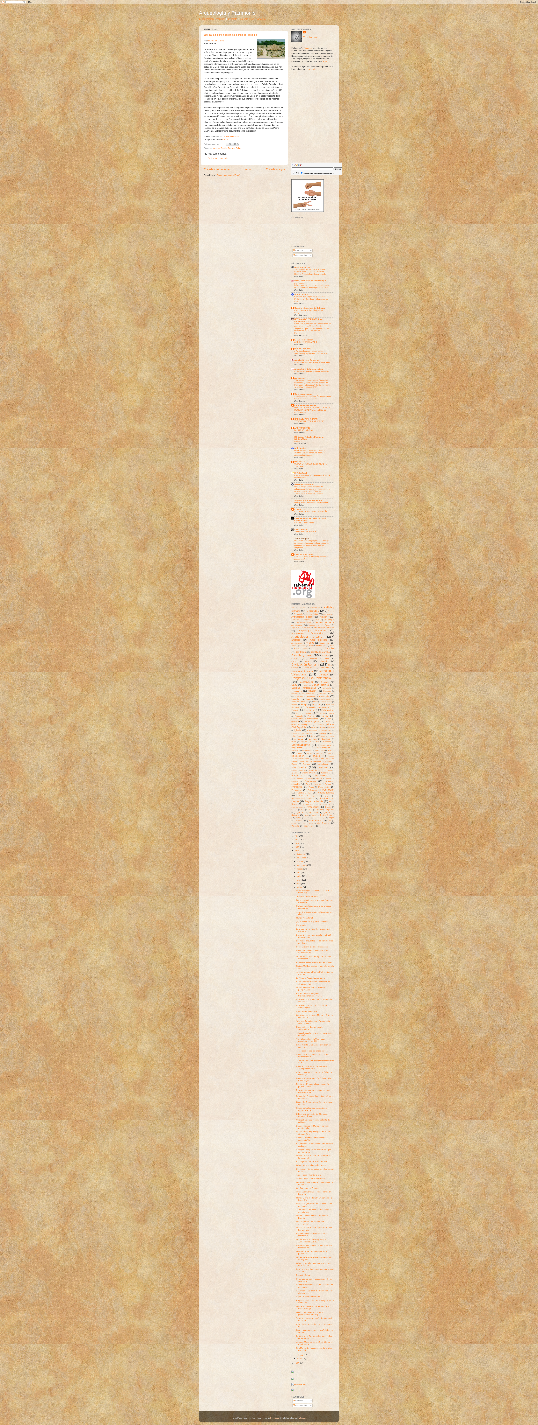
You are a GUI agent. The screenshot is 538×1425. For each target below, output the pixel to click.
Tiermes (307, 818)
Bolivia (332, 645)
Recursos (308, 48)
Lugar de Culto (305, 742)
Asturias (310, 642)
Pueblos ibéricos (325, 792)
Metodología (320, 750)
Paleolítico (296, 775)
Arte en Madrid (301, 294)
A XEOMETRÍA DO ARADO (305, 342)
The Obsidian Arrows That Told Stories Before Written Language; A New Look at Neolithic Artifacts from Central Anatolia (310, 271)
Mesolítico (295, 750)
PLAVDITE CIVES (302, 509)
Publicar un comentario (217, 158)
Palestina (309, 778)
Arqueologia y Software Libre (308, 500)
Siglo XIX (319, 810)
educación (322, 693)
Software (295, 815)
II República (312, 730)
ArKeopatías (300, 448)
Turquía (331, 818)
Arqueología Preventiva (312, 630)
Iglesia (297, 730)
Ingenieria (322, 733)
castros (216, 148)
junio (299, 876)
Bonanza (298, 441)
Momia (309, 753)
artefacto (232, 19)
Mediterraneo (325, 745)
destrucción (296, 691)
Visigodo (295, 826)
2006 (297, 1363)
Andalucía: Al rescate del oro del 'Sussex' (314, 962)
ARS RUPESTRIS (302, 428)
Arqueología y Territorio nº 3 (308, 1175)
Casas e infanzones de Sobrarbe (309, 308)
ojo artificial (295, 773)
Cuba (305, 685)
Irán (330, 733)
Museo (316, 756)
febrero (300, 1355)
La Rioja (312, 739)
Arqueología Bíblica (304, 622)
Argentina (307, 620)
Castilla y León (301, 655)
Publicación (328, 789)
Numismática (314, 770)
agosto (300, 869)
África (293, 607)
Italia (313, 736)
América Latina (315, 607)
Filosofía (322, 713)
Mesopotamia (307, 750)
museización (297, 756)
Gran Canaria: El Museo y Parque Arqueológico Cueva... (311, 1240)
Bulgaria (305, 648)
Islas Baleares (298, 736)
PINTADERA (300, 462)
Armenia (317, 620)
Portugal (328, 784)
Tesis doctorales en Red (307, 896)
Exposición (309, 710)
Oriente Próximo (309, 773)
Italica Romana (301, 529)
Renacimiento (325, 804)
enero (299, 1359)
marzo (300, 887)
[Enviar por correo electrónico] (227, 144)
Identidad (331, 727)
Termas (299, 818)
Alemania (302, 608)
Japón (323, 736)
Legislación (326, 739)
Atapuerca (324, 643)
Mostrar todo (330, 565)
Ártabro (225, 139)
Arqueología (328, 620)
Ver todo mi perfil (310, 37)
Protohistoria (312, 790)
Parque (328, 778)
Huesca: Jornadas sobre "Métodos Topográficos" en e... (311, 1067)
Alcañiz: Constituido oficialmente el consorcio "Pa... (311, 1139)
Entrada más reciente (217, 169)
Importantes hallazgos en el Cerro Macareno (312, 362)
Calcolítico (315, 648)
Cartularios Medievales (305, 405)
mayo (299, 880)
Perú (307, 784)
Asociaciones (296, 643)
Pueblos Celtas (234, 148)
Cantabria (301, 652)
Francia (311, 716)
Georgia (328, 719)
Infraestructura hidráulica (302, 733)
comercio (325, 668)
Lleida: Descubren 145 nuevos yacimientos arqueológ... (309, 1313)
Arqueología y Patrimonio (227, 13)
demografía (327, 688)
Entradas (299, 250)
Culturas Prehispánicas (303, 688)
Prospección (323, 787)
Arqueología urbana (306, 636)
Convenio (325, 682)
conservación (307, 682)
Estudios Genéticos (300, 702)
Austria (293, 645)
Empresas (311, 696)
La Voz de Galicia (216, 41)
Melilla (309, 748)
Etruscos (294, 705)
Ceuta (326, 659)
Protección (296, 790)
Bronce (296, 649)
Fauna (298, 713)
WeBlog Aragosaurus (304, 484)
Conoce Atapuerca (303, 394)
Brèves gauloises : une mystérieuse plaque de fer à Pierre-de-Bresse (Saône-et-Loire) (311, 286)
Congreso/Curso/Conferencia (311, 678)
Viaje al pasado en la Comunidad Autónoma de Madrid (310, 1040)
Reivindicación (308, 804)
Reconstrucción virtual (301, 799)
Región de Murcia (314, 801)
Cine (307, 661)
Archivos (295, 620)
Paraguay (319, 778)
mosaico (319, 753)
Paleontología (321, 776)
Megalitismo (296, 748)
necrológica (323, 764)
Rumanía (294, 810)
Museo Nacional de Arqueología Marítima (316, 761)
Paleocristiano (326, 773)
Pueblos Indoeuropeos (308, 796)
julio (299, 872)
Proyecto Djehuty (303, 1275)
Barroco (302, 646)
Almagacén (299, 378)
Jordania (331, 736)
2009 (297, 843)
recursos (220, 19)
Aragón (323, 617)
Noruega (294, 770)
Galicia (224, 148)
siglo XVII (300, 812)
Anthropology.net (302, 267)
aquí (325, 61)
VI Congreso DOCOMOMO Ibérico (311, 1162)
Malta (317, 742)
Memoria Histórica (322, 748)
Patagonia (294, 781)
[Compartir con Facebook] (235, 144)
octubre (300, 861)
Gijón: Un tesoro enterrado (308, 1297)
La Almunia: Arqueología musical (310, 978)
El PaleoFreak (300, 473)
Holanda (314, 727)
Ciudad (323, 661)
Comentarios (301, 255)
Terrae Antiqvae (301, 538)
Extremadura (327, 710)
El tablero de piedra (303, 340)
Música (294, 764)
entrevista (324, 696)
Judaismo (298, 739)
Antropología (327, 614)
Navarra (306, 764)
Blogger (302, 1418)
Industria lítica (326, 730)
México (331, 750)
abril (299, 884)
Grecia (327, 722)
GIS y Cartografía (311, 722)
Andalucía (312, 610)
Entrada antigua (275, 169)
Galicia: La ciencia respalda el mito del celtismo (230, 34)
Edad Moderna (307, 693)
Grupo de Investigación (301, 724)
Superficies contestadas (304, 523)
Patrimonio (310, 781)
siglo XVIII (313, 812)
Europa (304, 705)
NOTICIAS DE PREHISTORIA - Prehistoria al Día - (308, 320)
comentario (311, 69)
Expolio (295, 710)
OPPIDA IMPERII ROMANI (306, 419)
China (293, 661)
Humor (322, 728)
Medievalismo (300, 745)
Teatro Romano (327, 815)
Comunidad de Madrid (302, 671)
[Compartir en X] (232, 144)
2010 (297, 840)
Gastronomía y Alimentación (304, 719)
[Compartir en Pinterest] (237, 144)
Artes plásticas (318, 640)
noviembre (302, 858)
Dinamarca (327, 691)
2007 (297, 851)
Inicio (248, 169)
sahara (310, 810)
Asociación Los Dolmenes (306, 360)
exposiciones (246, 19)
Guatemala (320, 724)
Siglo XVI (330, 810)
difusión (312, 690)
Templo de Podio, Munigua (305, 532)
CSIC (294, 685)
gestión (295, 721)
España (309, 699)
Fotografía (299, 716)
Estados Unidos (325, 699)
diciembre (301, 854)
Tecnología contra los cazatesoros (311, 1051)
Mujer (329, 753)
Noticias (303, 770)
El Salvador (299, 696)
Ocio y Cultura (327, 770)
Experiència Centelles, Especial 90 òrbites (311, 371)
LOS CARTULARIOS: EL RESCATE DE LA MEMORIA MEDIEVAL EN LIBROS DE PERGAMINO (312, 410)
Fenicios (309, 713)
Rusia (303, 810)
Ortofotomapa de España (307, 1188)
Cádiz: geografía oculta (306, 1011)
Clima (330, 665)
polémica (318, 784)
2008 (297, 847)
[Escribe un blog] (229, 144)
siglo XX (326, 812)
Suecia (306, 815)
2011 (296, 836)
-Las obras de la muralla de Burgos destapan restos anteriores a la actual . (312, 397)
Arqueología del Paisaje (319, 625)
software (261, 19)
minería (299, 753)
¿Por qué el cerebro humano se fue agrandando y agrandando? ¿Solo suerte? (311, 352)
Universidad (315, 820)
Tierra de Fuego (319, 818)
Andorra (331, 611)
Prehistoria (296, 787)
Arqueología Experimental (300, 628)
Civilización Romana (305, 664)
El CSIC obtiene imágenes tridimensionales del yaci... (309, 995)
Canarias (329, 648)
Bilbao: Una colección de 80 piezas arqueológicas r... (311, 1115)
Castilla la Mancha (320, 652)
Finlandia (331, 713)
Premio (311, 787)
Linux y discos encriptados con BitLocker (311, 503)
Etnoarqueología (326, 702)
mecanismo (327, 742)
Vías (303, 823)
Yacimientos (309, 826)
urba (329, 821)
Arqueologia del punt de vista (308, 369)
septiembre (302, 865)
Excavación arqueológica (317, 707)
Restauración (312, 807)
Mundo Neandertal (303, 349)
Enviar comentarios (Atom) (228, 175)
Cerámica (313, 659)
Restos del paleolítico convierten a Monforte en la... (311, 1109)
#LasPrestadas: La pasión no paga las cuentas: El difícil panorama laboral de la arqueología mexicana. (310, 452)
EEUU (331, 694)
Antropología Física (301, 617)
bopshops (274, 1418)
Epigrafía (295, 699)
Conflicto (323, 674)
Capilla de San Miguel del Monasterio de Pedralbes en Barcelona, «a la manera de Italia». (311, 299)
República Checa (297, 807)
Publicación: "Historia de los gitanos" (312, 947)
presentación (206, 19)
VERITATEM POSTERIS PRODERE (309, 421)
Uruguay (294, 823)
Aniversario (298, 614)
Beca (311, 646)
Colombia (294, 667)
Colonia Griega (309, 668)
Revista (327, 807)
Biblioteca (320, 646)
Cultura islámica (320, 685)
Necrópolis (298, 767)
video (311, 823)
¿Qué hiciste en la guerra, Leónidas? (312, 922)
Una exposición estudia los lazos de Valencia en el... (312, 951)
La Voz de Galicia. (231, 137)
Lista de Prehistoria (303, 554)
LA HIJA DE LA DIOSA (303, 430)
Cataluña (296, 658)
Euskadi (316, 704)
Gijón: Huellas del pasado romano (311, 1165)
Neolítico (323, 767)
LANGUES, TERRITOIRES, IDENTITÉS (310, 512)
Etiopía (315, 702)
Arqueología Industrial (324, 628)
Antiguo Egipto (312, 614)
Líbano (293, 742)
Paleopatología (297, 778)
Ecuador (294, 693)
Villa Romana (323, 823)
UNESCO (299, 821)
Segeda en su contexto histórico (310, 1178)
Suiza (314, 815)
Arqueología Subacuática (307, 633)
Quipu (327, 796)
